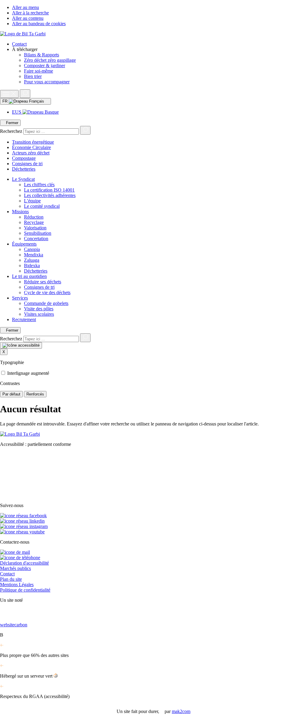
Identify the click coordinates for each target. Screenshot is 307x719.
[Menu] (9, 94)
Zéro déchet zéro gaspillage (50, 60)
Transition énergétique (33, 142)
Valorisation (35, 227)
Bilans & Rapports (41, 54)
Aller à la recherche (30, 12)
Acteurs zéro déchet (30, 152)
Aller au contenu (27, 18)
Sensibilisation (37, 233)
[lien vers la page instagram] (24, 526)
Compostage (24, 158)
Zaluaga (31, 260)
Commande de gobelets (46, 303)
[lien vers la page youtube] (22, 531)
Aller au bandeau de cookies (39, 23)
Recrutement (24, 319)
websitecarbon (13, 624)
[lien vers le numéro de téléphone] (20, 557)
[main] (153, 415)
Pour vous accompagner (47, 81)
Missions (20, 211)
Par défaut (11, 394)
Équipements (24, 243)
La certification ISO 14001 (49, 189)
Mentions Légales (17, 584)
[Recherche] (25, 93)
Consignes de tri (27, 163)
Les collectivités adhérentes (50, 195)
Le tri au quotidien (29, 276)
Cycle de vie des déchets (47, 292)
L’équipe (32, 200)
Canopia (32, 249)
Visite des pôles (38, 308)
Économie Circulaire (31, 147)
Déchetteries (23, 169)
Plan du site (11, 579)
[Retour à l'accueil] (23, 33)
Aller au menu (25, 7)
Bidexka (32, 265)
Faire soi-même (38, 70)
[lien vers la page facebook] (23, 515)
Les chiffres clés (39, 184)
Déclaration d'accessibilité (24, 562)
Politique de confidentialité (25, 589)
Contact (19, 43)
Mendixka (33, 254)
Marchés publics (15, 568)
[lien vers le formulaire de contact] (15, 552)
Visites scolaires (39, 314)
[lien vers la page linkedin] (22, 521)
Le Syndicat (23, 179)
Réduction (33, 216)
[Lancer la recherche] (85, 130)
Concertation (36, 238)
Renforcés (35, 394)
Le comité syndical (42, 206)
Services (20, 297)
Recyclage (34, 222)
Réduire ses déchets (42, 281)
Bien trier (33, 76)
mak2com (181, 711)
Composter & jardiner (44, 65)
